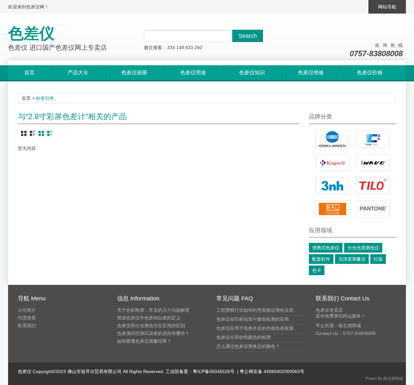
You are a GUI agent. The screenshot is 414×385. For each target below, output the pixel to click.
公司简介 (27, 310)
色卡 (316, 270)
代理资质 (27, 317)
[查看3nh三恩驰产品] (332, 185)
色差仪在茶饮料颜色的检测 (243, 337)
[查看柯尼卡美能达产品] (332, 139)
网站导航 (387, 6)
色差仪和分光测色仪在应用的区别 (151, 325)
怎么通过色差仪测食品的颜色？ (248, 346)
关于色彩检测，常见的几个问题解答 (153, 310)
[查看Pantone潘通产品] (373, 209)
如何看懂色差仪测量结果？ (144, 341)
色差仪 (24, 371)
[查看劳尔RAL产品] (332, 209)
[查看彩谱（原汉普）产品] (373, 139)
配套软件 (321, 259)
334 (171, 47)
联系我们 (27, 325)
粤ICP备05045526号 (213, 371)
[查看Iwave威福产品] (373, 162)
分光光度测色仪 (363, 247)
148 (180, 47)
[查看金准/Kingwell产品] (332, 162)
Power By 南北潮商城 (384, 378)
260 (198, 47)
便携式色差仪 (325, 247)
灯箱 (378, 259)
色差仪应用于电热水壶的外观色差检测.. (256, 328)
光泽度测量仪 (351, 259)
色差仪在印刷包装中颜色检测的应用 (252, 319)
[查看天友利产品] (373, 185)
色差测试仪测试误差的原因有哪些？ (153, 333)
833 (189, 47)
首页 (26, 98)
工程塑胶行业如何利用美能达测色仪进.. (256, 310)
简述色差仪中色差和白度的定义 (148, 317)
